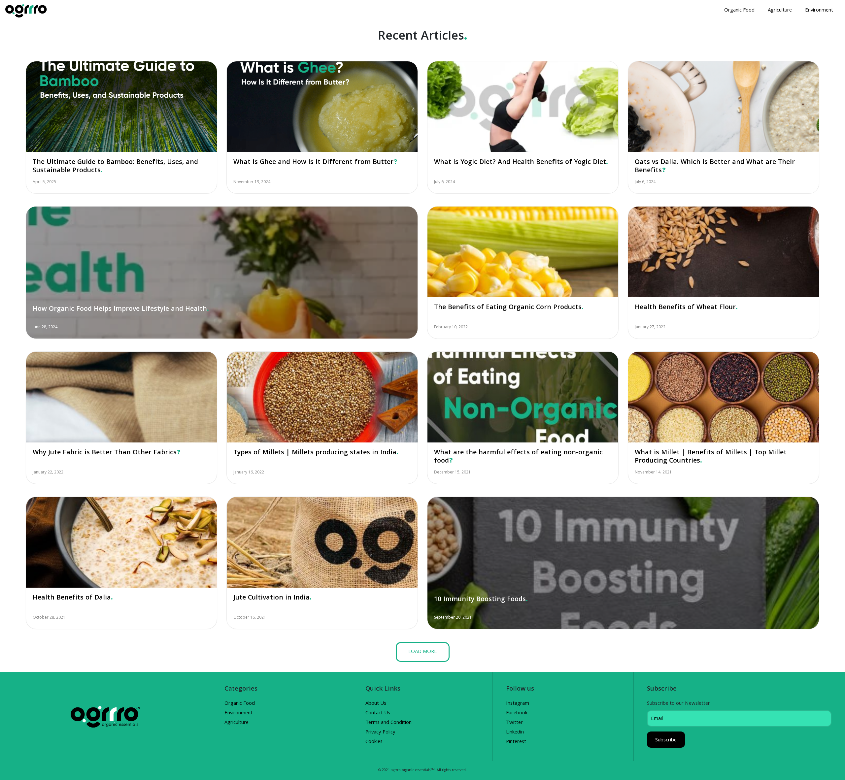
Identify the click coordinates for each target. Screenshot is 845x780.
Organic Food (739, 10)
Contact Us (377, 713)
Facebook (516, 713)
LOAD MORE (422, 652)
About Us (375, 703)
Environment (819, 10)
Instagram (517, 703)
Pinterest (516, 742)
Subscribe (666, 740)
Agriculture (780, 10)
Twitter (514, 723)
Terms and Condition (388, 723)
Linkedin (515, 732)
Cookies (374, 742)
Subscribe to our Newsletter (678, 704)
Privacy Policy (380, 732)
